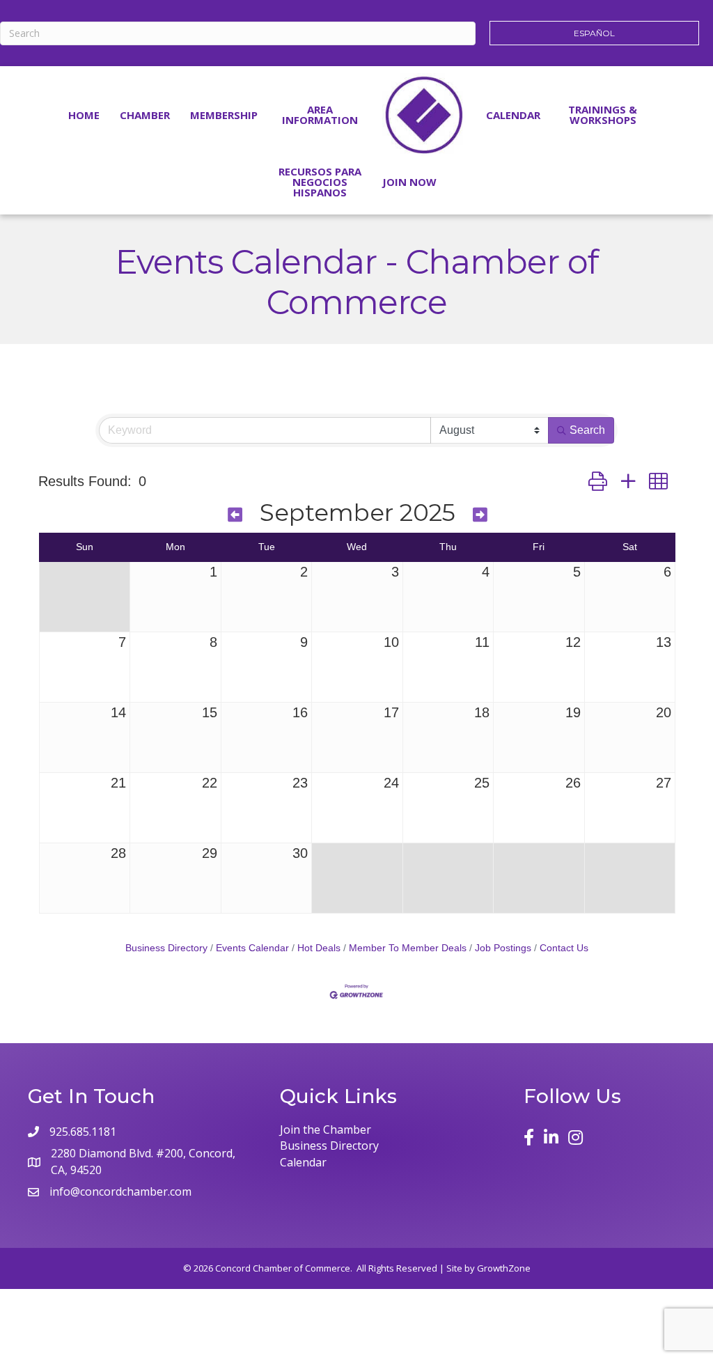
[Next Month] (480, 515)
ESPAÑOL (594, 33)
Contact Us (564, 948)
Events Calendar (252, 948)
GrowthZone (504, 1268)
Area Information (320, 114)
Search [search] (587, 430)
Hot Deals (318, 948)
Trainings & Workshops (602, 114)
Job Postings (503, 948)
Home (84, 115)
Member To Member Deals (408, 948)
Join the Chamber (325, 1129)
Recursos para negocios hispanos (320, 181)
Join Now (409, 182)
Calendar (513, 115)
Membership (224, 115)
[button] (597, 481)
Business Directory (166, 948)
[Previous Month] (235, 515)
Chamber (145, 115)
